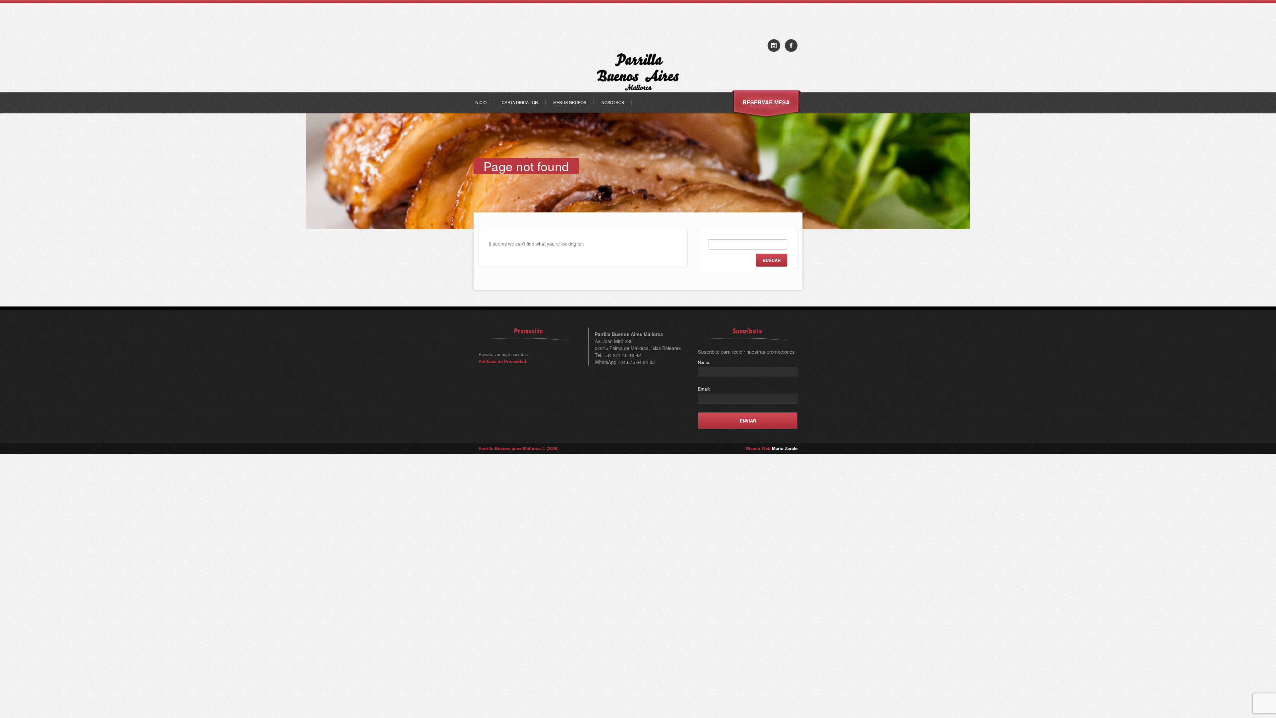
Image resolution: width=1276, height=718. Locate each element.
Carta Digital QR (520, 102)
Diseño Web (772, 448)
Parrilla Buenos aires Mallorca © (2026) (518, 448)
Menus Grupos (569, 102)
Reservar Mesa (766, 102)
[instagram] (774, 45)
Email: (704, 389)
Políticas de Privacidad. (502, 361)
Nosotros (612, 102)
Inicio (480, 102)
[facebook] (791, 45)
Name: (704, 362)
